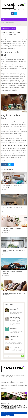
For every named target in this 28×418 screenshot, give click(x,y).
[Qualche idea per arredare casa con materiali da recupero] (14, 285)
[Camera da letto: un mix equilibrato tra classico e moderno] (14, 199)
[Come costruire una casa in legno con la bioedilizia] (14, 264)
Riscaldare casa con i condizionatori (15, 327)
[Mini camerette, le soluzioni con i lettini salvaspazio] (14, 178)
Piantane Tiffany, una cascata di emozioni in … (16, 308)
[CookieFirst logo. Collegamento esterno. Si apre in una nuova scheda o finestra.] (1, 402)
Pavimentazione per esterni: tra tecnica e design (15, 338)
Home (2, 22)
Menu (3, 19)
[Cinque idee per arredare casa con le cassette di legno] (14, 221)
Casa (13, 28)
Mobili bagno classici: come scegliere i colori (15, 318)
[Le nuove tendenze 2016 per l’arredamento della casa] (14, 242)
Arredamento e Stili (9, 22)
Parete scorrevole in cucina (16, 346)
